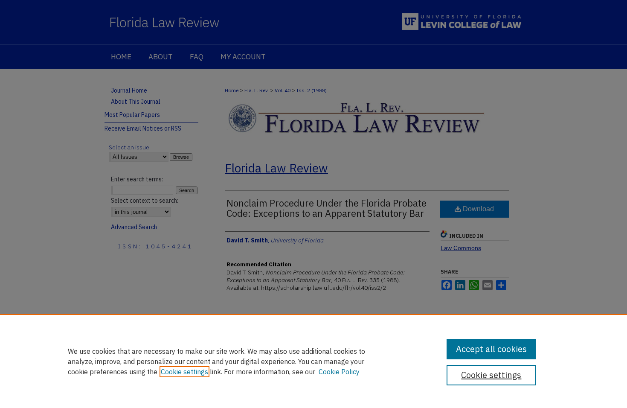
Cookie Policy (339, 371)
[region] (313, 361)
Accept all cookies (491, 349)
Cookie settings (184, 371)
